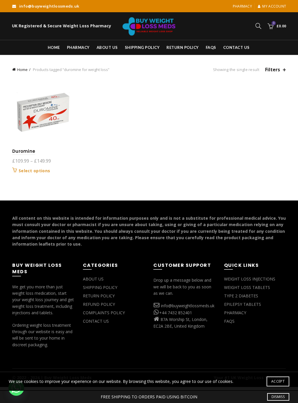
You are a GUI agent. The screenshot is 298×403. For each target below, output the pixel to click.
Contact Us (236, 47)
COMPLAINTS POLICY (104, 312)
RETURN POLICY (99, 296)
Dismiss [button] (278, 396)
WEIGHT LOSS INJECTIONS (249, 279)
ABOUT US (93, 279)
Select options (34, 170)
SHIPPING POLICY (100, 287)
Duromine (23, 151)
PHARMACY (235, 312)
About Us (107, 47)
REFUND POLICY (99, 304)
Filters (272, 69)
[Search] (258, 26)
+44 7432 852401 (175, 312)
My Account (274, 6)
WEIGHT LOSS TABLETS (247, 287)
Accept (278, 381)
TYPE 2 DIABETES (241, 296)
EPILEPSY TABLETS (242, 304)
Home (54, 47)
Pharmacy (242, 6)
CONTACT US (96, 321)
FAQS (211, 47)
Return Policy (182, 47)
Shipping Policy (142, 47)
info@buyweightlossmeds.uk (187, 305)
